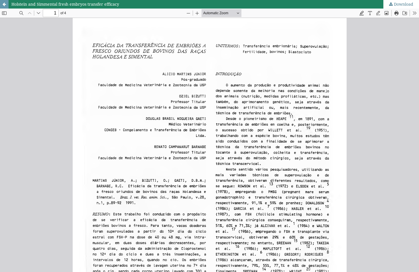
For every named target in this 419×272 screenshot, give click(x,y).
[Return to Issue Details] (4, 4)
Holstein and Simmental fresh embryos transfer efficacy (65, 4)
